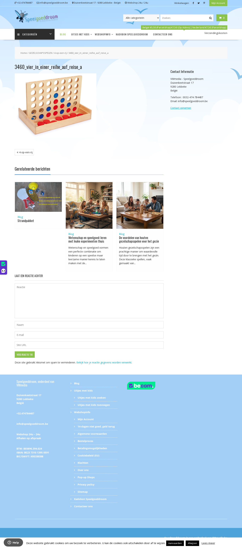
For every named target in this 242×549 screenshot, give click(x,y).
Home (24, 52)
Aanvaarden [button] (175, 543)
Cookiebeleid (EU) (88, 455)
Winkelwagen (181, 3)
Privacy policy (86, 484)
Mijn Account (218, 3)
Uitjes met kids (80, 34)
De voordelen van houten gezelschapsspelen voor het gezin (139, 239)
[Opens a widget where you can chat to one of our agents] (13, 542)
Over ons (83, 470)
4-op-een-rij (60, 52)
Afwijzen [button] (192, 543)
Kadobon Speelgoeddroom (132, 34)
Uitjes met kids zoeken (92, 397)
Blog (63, 34)
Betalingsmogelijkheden (92, 448)
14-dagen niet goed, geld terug (96, 426)
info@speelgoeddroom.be (32, 424)
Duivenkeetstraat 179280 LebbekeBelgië (28, 399)
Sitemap (83, 491)
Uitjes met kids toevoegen (94, 405)
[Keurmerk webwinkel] (148, 386)
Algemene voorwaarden (92, 433)
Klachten (83, 462)
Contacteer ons (162, 34)
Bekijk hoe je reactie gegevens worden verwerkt (103, 362)
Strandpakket (26, 220)
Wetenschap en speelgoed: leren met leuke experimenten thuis (87, 239)
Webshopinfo (103, 34)
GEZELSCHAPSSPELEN (40, 52)
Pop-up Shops (86, 477)
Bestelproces (85, 441)
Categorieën (29, 34)
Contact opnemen (180, 108)
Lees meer (208, 543)
